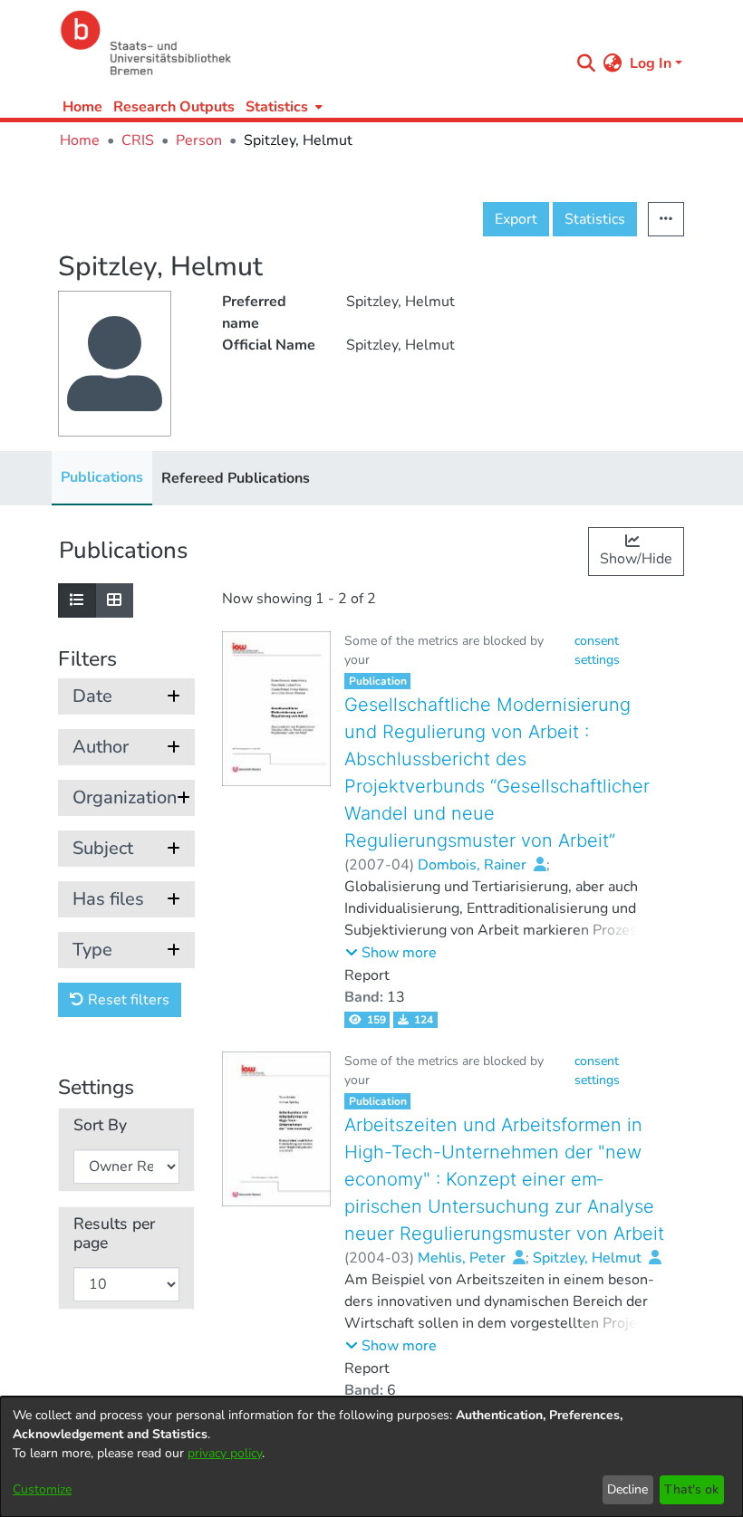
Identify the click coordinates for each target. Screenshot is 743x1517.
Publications (102, 477)
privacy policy (225, 1453)
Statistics (594, 219)
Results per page (114, 1234)
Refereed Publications (235, 478)
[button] (391, 953)
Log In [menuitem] (650, 63)
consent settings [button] (597, 650)
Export (516, 219)
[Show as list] (77, 600)
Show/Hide (636, 559)
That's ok (691, 1489)
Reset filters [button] (126, 1000)
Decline (627, 1489)
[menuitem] (282, 106)
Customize (42, 1489)
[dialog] (371, 1457)
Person (199, 140)
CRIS (137, 140)
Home (82, 107)
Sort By (100, 1125)
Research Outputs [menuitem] (174, 107)
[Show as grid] (114, 600)
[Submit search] (586, 63)
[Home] (310, 43)
